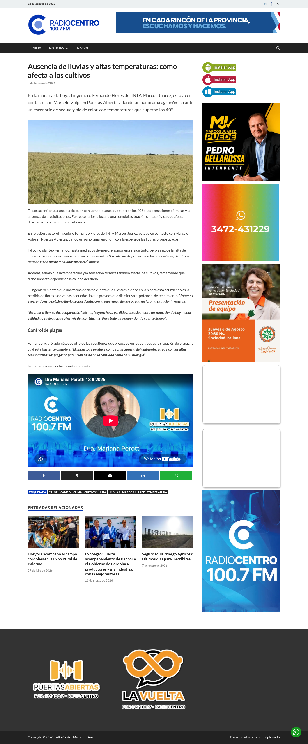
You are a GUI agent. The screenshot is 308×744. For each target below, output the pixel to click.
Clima (77, 492)
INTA (103, 492)
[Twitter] (277, 4)
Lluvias (114, 492)
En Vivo (81, 48)
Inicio (36, 48)
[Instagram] (265, 4)
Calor (53, 492)
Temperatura (157, 492)
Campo (65, 492)
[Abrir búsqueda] (278, 48)
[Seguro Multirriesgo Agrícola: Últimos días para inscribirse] (167, 533)
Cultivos (90, 492)
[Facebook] (271, 4)
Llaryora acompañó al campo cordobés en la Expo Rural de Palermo (52, 559)
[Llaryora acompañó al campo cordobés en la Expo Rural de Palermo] (53, 533)
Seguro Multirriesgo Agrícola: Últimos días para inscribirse (167, 556)
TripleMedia (271, 737)
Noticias (56, 48)
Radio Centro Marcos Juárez (73, 737)
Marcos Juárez (133, 492)
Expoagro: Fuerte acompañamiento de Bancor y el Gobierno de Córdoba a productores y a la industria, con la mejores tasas (110, 564)
